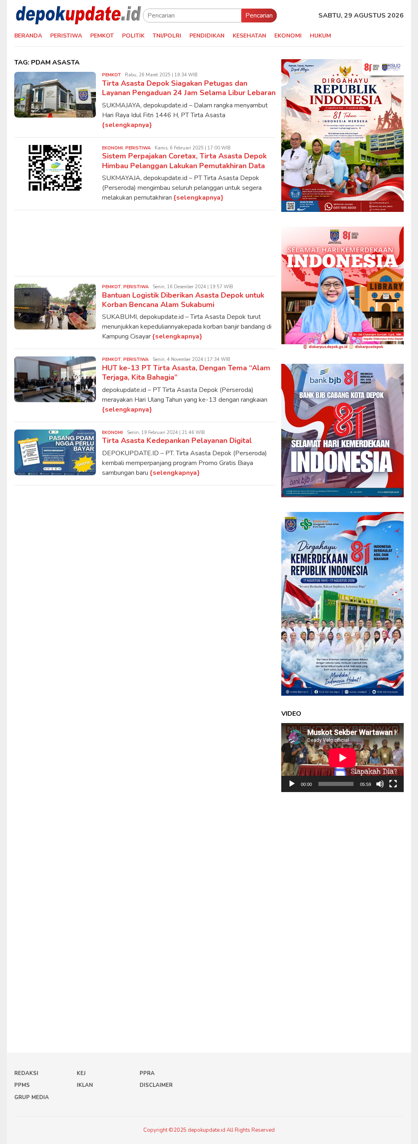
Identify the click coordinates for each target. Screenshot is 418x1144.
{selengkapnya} (127, 124)
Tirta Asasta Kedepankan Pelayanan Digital (177, 440)
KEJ (81, 1073)
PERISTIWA (138, 148)
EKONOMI (112, 148)
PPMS (22, 1085)
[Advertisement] (145, 243)
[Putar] (292, 784)
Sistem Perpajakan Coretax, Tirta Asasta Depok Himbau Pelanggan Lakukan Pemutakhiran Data (184, 160)
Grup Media (31, 1097)
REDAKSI (26, 1073)
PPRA (147, 1073)
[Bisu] (380, 784)
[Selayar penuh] (393, 784)
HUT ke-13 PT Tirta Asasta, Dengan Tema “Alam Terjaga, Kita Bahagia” (186, 372)
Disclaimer (156, 1085)
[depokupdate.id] (78, 15)
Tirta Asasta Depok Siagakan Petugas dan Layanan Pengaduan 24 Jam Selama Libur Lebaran (189, 88)
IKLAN (85, 1085)
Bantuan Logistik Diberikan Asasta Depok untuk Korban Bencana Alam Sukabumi (183, 299)
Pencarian (259, 15)
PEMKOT (111, 75)
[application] (342, 757)
